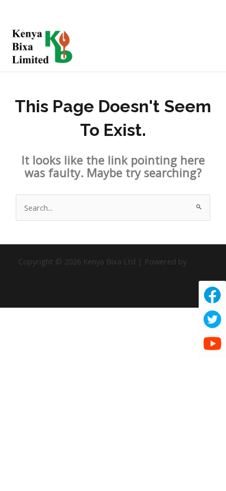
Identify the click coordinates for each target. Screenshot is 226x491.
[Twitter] (212, 319)
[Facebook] (212, 295)
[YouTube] (212, 343)
